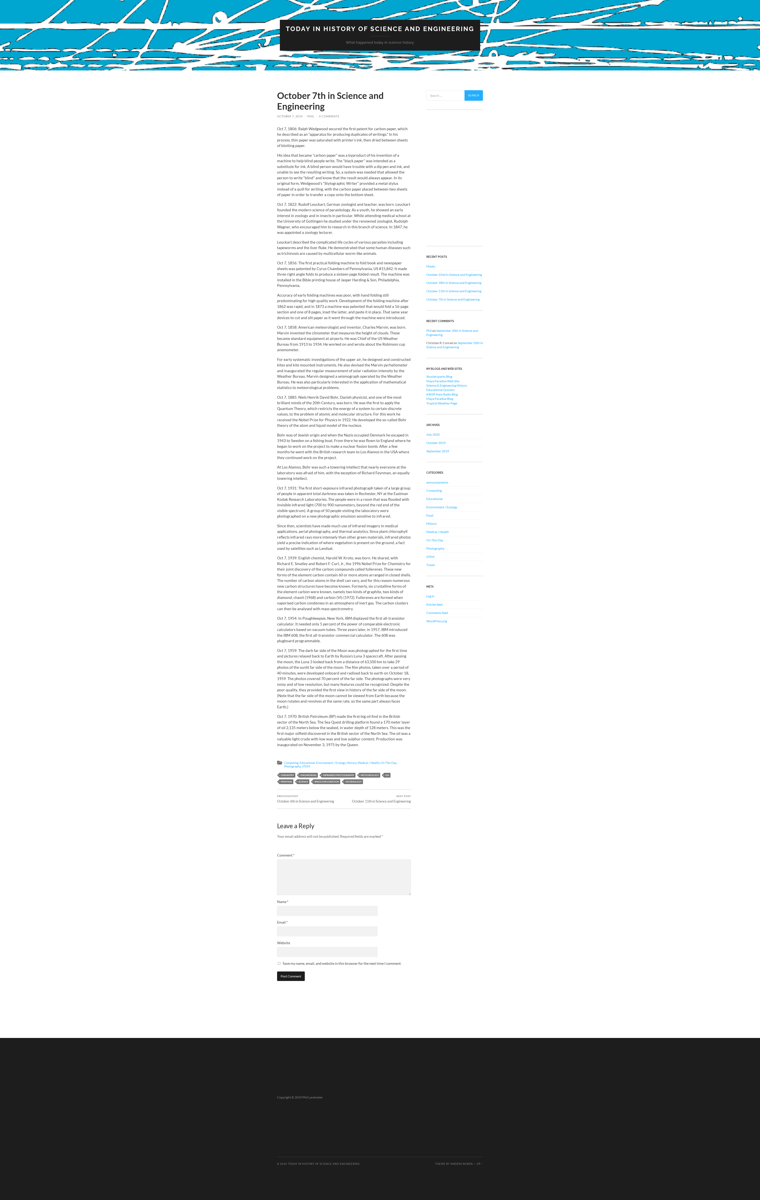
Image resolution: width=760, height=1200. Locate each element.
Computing (291, 763)
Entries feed (434, 604)
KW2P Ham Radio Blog (442, 394)
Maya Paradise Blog (439, 398)
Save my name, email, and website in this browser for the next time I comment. (342, 963)
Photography (292, 766)
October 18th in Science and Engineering (453, 283)
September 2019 (437, 451)
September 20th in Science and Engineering (454, 345)
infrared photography (338, 775)
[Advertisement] (454, 178)
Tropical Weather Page (441, 403)
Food (429, 515)
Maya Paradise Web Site (442, 381)
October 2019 (436, 443)
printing (286, 781)
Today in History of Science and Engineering (380, 28)
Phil (310, 116)
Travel (430, 565)
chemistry (287, 775)
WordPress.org (436, 621)
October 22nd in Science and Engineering (454, 274)
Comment (285, 855)
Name (282, 901)
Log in (430, 596)
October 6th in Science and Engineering (305, 799)
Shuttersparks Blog (439, 376)
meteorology (370, 775)
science (303, 781)
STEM (306, 766)
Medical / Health (368, 763)
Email (282, 922)
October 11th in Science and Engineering (381, 799)
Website (283, 943)
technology (353, 781)
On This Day (388, 763)
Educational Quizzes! (440, 390)
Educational (307, 763)
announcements (437, 482)
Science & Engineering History (446, 385)
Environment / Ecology (331, 763)
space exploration (326, 781)
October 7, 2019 (290, 116)
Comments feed (437, 613)
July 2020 (433, 434)
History (351, 763)
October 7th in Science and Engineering (453, 299)
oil (387, 775)
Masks (430, 266)
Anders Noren (461, 1163)
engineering (308, 775)
